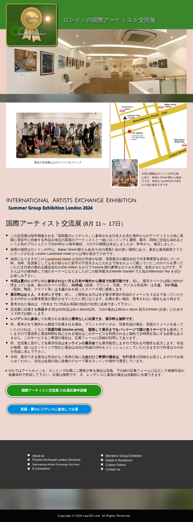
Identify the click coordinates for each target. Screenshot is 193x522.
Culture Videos (116, 464)
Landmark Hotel (58, 259)
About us (38, 455)
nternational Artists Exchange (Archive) (56, 464)
